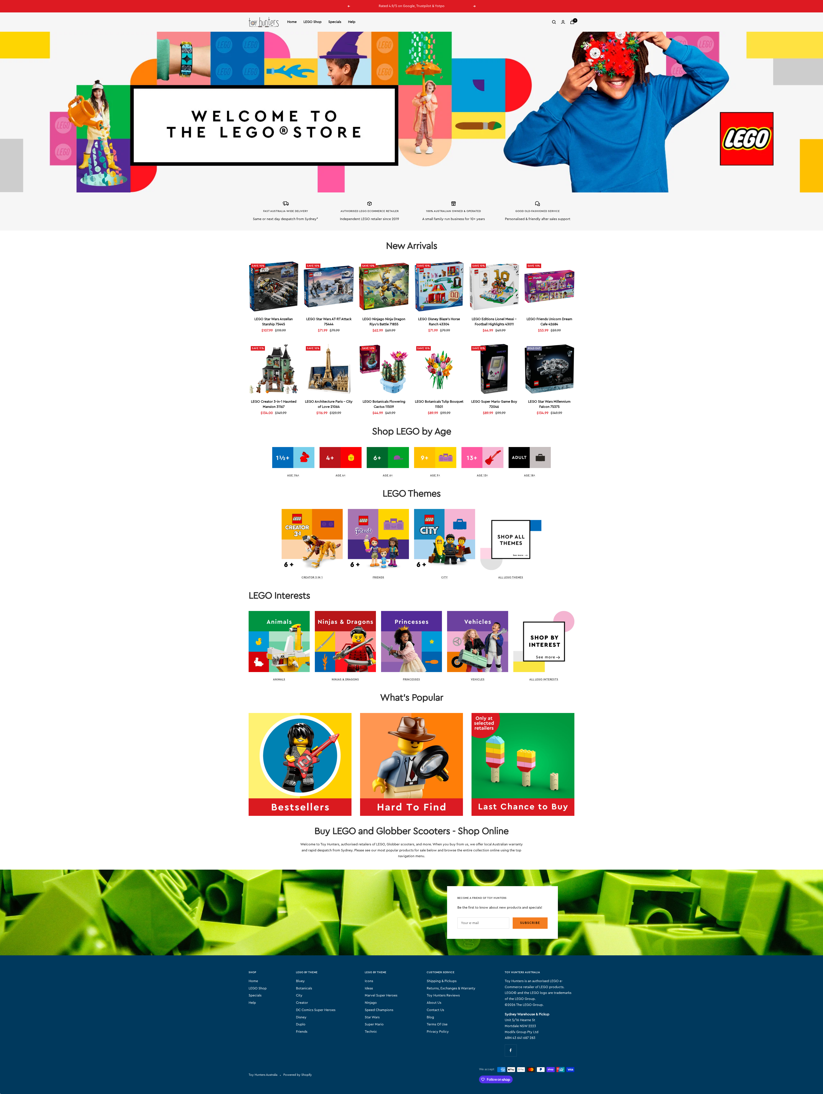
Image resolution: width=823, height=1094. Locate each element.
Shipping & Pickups (442, 981)
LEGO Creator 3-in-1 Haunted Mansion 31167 (273, 404)
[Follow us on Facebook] (511, 1050)
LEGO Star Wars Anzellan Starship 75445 (273, 321)
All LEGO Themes (510, 577)
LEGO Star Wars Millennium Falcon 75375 (549, 404)
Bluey (300, 981)
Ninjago (371, 1002)
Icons (369, 981)
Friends (378, 577)
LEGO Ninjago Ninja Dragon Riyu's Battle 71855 (383, 321)
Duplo (300, 1024)
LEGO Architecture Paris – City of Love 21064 (329, 404)
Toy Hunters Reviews (443, 995)
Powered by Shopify (297, 1074)
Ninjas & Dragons (345, 679)
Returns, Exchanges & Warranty (451, 988)
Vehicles (478, 679)
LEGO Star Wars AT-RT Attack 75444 (328, 321)
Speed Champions (379, 1010)
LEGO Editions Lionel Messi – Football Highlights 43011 (494, 321)
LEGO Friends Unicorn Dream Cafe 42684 (549, 321)
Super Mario (374, 1024)
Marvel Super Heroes (381, 995)
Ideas (369, 988)
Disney (301, 1017)
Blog (430, 1017)
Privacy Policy (438, 1031)
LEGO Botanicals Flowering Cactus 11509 (384, 404)
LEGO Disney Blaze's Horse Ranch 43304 (439, 321)
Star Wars (372, 1017)
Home (292, 22)
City (444, 577)
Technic (371, 1031)
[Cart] (572, 22)
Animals (279, 679)
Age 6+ (388, 475)
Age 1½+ (293, 475)
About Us (434, 1002)
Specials (334, 22)
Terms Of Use (437, 1024)
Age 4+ (341, 475)
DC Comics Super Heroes (315, 1010)
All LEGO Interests (543, 679)
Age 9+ (435, 475)
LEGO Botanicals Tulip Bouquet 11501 (439, 404)
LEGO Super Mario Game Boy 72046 (494, 404)
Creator (302, 1002)
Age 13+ (482, 475)
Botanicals (304, 988)
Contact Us (435, 1010)
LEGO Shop (312, 22)
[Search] (554, 22)
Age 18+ (529, 475)
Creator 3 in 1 (312, 577)
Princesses (411, 679)
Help (351, 22)
